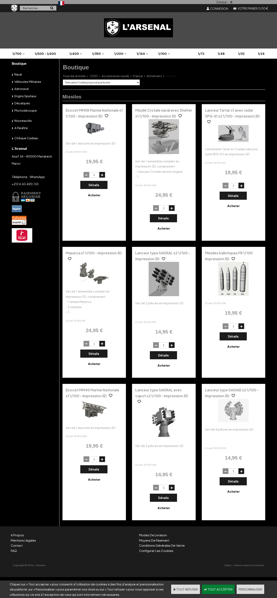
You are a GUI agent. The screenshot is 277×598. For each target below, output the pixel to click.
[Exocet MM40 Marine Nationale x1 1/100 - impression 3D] (94, 419)
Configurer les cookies (156, 551)
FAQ (14, 551)
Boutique (19, 64)
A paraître (21, 128)
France (138, 76)
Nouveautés (23, 120)
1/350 (96, 53)
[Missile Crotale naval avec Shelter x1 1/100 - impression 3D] (164, 153)
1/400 (74, 53)
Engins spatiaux (25, 96)
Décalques (22, 103)
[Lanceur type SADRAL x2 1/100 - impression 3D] (164, 295)
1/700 (16, 53)
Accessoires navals (115, 76)
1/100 (162, 53)
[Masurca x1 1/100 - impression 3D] (94, 283)
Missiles (171, 76)
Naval (18, 74)
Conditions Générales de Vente (162, 545)
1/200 (118, 53)
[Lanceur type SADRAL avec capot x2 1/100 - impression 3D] (164, 437)
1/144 (140, 53)
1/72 (201, 53)
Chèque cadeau (26, 138)
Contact (17, 545)
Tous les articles (74, 76)
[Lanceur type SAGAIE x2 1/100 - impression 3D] (233, 421)
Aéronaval (21, 89)
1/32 (241, 53)
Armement (154, 76)
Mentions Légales (23, 540)
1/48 (221, 53)
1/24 (261, 53)
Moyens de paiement (154, 540)
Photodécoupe (25, 110)
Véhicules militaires (27, 81)
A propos (17, 535)
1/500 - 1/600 (45, 53)
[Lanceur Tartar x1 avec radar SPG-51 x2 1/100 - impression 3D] (233, 140)
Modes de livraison (153, 535)
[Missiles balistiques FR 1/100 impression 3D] (233, 295)
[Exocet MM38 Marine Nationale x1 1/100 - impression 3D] (94, 135)
